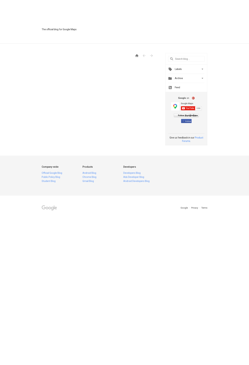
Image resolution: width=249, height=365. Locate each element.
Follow (188, 121)
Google (184, 208)
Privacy (195, 208)
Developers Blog (132, 173)
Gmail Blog (88, 181)
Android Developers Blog (136, 181)
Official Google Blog (52, 173)
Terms (204, 208)
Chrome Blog (89, 177)
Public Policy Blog (51, 177)
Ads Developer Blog (133, 177)
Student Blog (49, 181)
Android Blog (89, 173)
